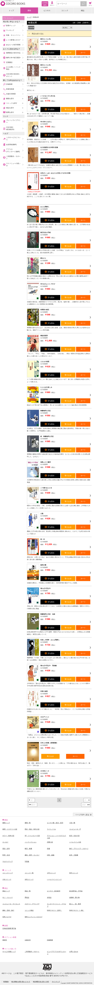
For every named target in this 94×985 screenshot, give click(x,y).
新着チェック (11, 25)
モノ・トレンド (7, 897)
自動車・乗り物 (74, 897)
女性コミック (29, 879)
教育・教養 (28, 848)
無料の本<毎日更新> (13, 58)
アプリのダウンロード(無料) (13, 150)
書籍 (29, 10)
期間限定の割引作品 (13, 53)
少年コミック (51, 873)
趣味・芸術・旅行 (8, 910)
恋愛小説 (50, 842)
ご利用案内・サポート (13, 157)
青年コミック (73, 873)
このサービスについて (13, 139)
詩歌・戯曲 (50, 855)
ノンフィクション (30, 842)
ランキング (10, 30)
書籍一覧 (28, 823)
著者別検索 (10, 89)
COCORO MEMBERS (10, 128)
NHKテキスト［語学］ (54, 910)
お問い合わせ (73, 951)
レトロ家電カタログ (13, 40)
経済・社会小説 (74, 836)
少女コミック (6, 879)
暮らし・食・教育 (75, 904)
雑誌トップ (6, 891)
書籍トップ (6, 823)
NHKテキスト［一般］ (76, 910)
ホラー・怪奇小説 (8, 836)
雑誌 (82, 10)
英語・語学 (6, 848)
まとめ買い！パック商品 (13, 68)
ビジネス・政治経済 (53, 891)
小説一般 (72, 823)
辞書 (48, 848)
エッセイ (5, 842)
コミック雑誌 (29, 910)
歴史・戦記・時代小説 (32, 829)
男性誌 (27, 897)
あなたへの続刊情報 (13, 45)
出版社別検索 (11, 94)
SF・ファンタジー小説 (32, 836)
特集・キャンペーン (13, 35)
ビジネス (47, 10)
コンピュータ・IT (75, 829)
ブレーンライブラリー (13, 121)
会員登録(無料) (11, 144)
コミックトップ (7, 873)
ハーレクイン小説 (75, 842)
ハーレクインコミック (54, 879)
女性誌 (49, 897)
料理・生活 (6, 855)
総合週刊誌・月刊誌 (75, 891)
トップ (11, 10)
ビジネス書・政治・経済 (55, 823)
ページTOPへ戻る (82, 815)
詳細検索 (9, 84)
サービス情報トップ (9, 951)
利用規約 (6, 981)
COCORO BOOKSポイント (12, 75)
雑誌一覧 (28, 891)
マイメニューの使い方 (13, 164)
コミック (64, 10)
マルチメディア (7, 861)
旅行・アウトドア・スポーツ (78, 848)
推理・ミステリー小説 (9, 829)
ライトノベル (51, 829)
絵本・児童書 (73, 855)
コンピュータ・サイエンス (11, 904)
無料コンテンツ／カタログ (33, 917)
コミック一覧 (29, 873)
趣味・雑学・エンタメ (32, 855)
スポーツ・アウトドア (32, 904)
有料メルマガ (6, 917)
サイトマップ (56, 981)
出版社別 (28, 940)
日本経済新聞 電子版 (9, 928)
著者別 (4, 940)
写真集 (27, 861)
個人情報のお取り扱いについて (20, 981)
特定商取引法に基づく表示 (41, 981)
